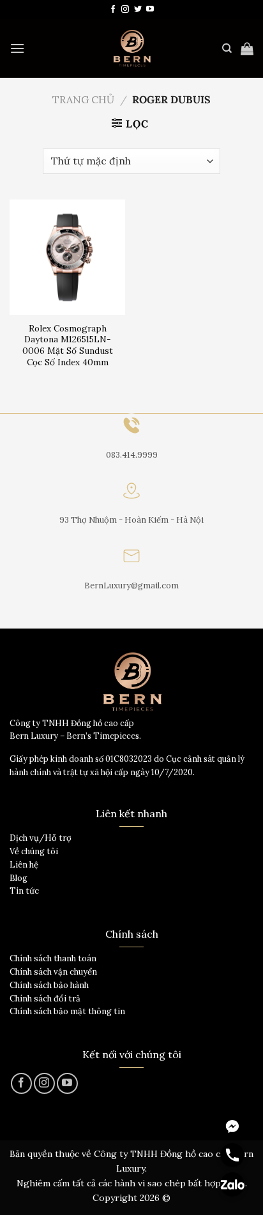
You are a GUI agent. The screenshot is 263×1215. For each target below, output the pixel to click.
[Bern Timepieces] (131, 48)
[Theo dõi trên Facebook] (113, 9)
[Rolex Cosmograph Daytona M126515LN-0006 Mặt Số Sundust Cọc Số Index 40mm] (67, 257)
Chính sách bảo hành (49, 985)
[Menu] (17, 48)
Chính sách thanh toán (53, 958)
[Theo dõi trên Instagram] (125, 9)
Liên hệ (24, 864)
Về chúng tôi (34, 851)
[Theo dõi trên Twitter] (138, 9)
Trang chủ (83, 99)
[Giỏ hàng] (247, 48)
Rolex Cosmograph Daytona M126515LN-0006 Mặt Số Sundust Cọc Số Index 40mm (67, 345)
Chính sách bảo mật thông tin (67, 1011)
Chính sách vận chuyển (53, 971)
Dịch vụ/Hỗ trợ (40, 838)
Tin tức (24, 890)
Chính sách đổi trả (45, 998)
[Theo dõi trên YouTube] (150, 9)
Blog (18, 878)
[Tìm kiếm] (227, 48)
